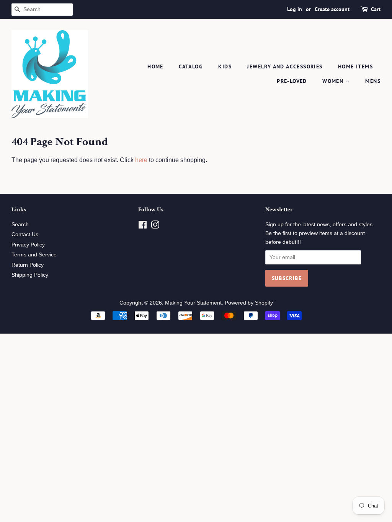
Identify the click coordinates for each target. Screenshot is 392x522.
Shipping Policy (29, 275)
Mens (373, 81)
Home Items (355, 66)
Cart (376, 9)
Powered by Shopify (249, 303)
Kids (225, 66)
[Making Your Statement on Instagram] (155, 226)
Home (155, 66)
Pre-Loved (292, 81)
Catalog (191, 66)
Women (333, 81)
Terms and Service (34, 255)
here (141, 160)
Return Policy (27, 265)
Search (20, 224)
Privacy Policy (28, 245)
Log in (294, 9)
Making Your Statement (193, 303)
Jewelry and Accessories (284, 66)
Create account (332, 9)
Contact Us (24, 234)
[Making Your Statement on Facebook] (142, 226)
